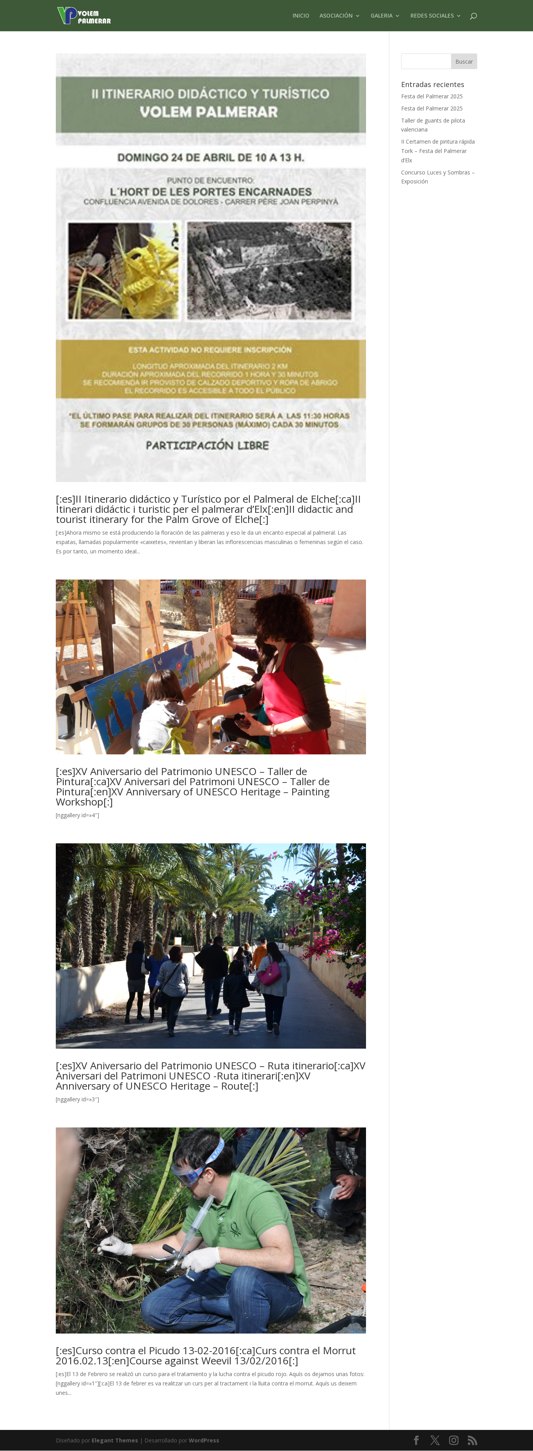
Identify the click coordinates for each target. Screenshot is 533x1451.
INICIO (301, 16)
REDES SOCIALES (432, 16)
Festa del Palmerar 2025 (432, 96)
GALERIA (382, 16)
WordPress (204, 1440)
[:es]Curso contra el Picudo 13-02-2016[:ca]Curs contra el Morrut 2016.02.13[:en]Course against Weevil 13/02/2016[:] (206, 1355)
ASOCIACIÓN (336, 16)
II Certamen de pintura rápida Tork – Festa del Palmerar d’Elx (438, 151)
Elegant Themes (115, 1440)
